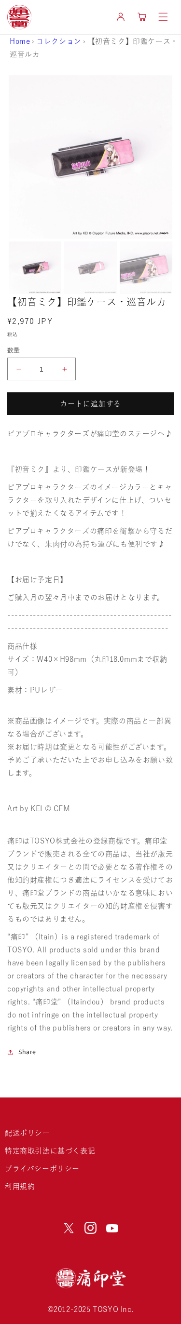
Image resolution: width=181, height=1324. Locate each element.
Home (20, 41)
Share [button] (27, 1051)
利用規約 (20, 1186)
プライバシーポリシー (42, 1168)
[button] (163, 16)
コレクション (59, 41)
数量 (13, 350)
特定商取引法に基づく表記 (50, 1150)
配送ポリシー (27, 1133)
